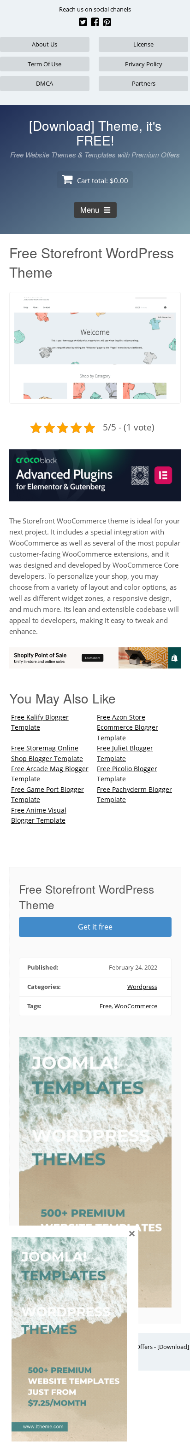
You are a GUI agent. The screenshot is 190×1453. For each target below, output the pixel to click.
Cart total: (101, 180)
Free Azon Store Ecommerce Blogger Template (127, 727)
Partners (143, 83)
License (143, 44)
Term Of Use (44, 64)
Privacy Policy (143, 64)
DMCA (44, 83)
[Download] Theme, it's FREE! (95, 132)
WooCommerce (135, 1006)
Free (106, 1006)
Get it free (95, 927)
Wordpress (142, 986)
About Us (44, 44)
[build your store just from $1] (95, 663)
